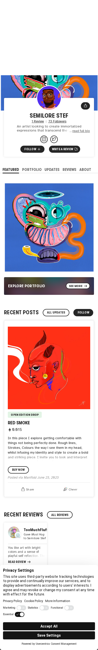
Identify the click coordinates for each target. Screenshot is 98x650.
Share (30, 489)
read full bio (81, 131)
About (85, 169)
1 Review (38, 121)
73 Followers (57, 121)
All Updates (56, 312)
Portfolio (32, 169)
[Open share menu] (85, 106)
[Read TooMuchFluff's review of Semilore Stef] (25, 546)
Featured (11, 169)
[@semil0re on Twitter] (54, 139)
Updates (52, 169)
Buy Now (18, 470)
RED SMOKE (19, 422)
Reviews (69, 169)
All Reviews (60, 515)
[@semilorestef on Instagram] (44, 139)
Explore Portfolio (26, 285)
